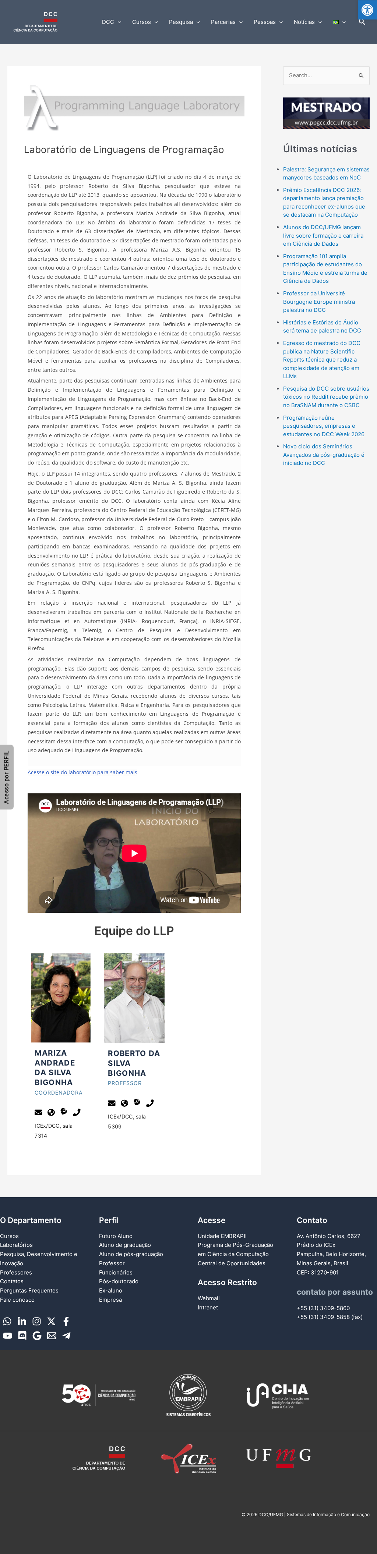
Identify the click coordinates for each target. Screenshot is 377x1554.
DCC (108, 21)
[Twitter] (51, 1321)
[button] (367, 9)
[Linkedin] (22, 1321)
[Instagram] (36, 1321)
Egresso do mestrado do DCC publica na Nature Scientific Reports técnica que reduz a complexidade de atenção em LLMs (321, 359)
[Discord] (22, 1336)
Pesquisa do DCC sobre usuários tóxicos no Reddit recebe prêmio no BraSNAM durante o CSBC (326, 397)
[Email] (52, 1336)
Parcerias (223, 21)
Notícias (304, 21)
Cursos (141, 21)
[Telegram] (66, 1336)
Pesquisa (181, 21)
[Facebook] (66, 1321)
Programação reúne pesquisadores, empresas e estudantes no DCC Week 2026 (323, 426)
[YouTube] (7, 1336)
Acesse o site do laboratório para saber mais (82, 772)
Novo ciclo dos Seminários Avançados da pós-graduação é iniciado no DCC (323, 454)
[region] (326, 113)
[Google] (37, 1336)
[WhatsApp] (7, 1321)
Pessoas (265, 21)
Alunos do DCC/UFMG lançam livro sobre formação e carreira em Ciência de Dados (323, 235)
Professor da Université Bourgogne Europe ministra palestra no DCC (319, 301)
